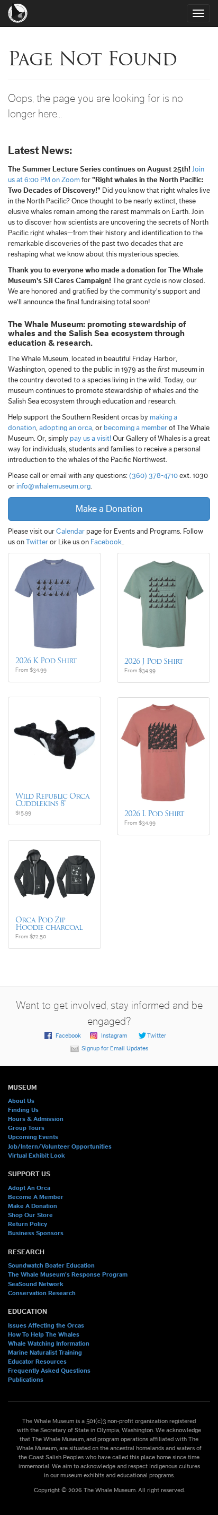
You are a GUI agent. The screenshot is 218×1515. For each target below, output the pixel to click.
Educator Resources (37, 1361)
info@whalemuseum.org (53, 486)
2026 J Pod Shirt (153, 661)
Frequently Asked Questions (49, 1370)
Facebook (106, 542)
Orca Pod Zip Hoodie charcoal (48, 923)
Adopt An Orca (29, 1188)
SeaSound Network (35, 1284)
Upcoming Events (33, 1137)
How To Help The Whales (43, 1334)
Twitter (37, 542)
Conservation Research (42, 1293)
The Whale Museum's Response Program (68, 1274)
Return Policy (27, 1224)
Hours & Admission (35, 1119)
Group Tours (26, 1128)
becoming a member (135, 428)
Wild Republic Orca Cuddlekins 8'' (52, 799)
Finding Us (23, 1110)
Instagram (114, 1035)
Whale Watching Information (48, 1343)
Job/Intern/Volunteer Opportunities (60, 1146)
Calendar (70, 531)
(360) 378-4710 (153, 476)
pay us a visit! (90, 438)
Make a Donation (109, 508)
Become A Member (35, 1197)
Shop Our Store (30, 1215)
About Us (21, 1101)
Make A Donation (32, 1206)
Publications (25, 1379)
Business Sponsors (35, 1233)
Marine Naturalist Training (45, 1352)
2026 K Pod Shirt (46, 660)
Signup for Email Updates (114, 1048)
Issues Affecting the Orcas (46, 1325)
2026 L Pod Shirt (154, 813)
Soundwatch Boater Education (51, 1265)
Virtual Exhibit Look (36, 1155)
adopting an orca (65, 428)
